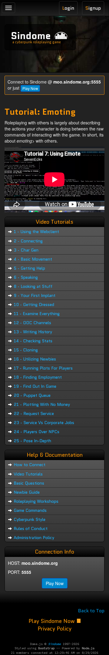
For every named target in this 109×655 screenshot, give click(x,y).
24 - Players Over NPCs (36, 432)
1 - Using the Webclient (36, 232)
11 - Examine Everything (37, 314)
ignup (93, 8)
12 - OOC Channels (32, 323)
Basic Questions (29, 483)
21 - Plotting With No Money (42, 404)
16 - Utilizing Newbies (35, 359)
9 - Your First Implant (34, 295)
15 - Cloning (26, 350)
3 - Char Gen (26, 250)
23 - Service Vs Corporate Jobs (44, 423)
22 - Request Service (34, 413)
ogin (68, 8)
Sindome (31, 36)
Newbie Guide (27, 492)
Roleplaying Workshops (36, 501)
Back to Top (91, 610)
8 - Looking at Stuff (33, 286)
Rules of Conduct (31, 528)
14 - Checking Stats (33, 341)
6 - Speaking (26, 277)
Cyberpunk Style (29, 519)
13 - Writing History (33, 332)
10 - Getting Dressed (34, 304)
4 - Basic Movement (33, 259)
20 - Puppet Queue (32, 395)
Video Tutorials (28, 474)
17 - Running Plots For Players (43, 368)
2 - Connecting (28, 241)
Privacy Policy (54, 629)
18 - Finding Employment (38, 377)
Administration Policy (34, 538)
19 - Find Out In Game (35, 386)
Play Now (30, 88)
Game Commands (30, 510)
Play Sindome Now (52, 621)
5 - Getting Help (29, 268)
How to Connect (29, 465)
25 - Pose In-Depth (32, 441)
